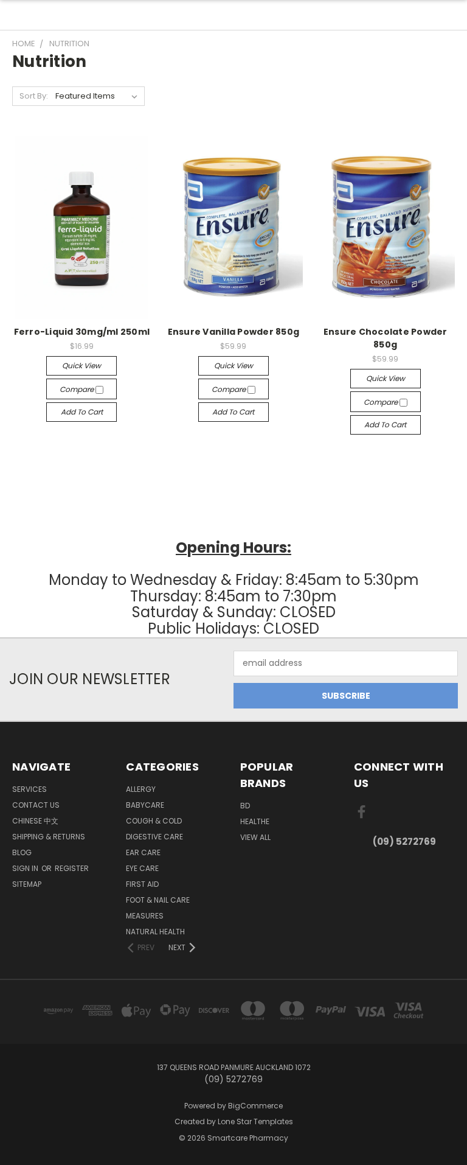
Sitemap (26, 884)
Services (29, 789)
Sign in (26, 868)
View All (255, 837)
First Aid (142, 884)
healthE (254, 821)
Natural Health (155, 931)
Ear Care (143, 852)
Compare (77, 389)
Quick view (81, 365)
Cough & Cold (154, 821)
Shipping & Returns (48, 836)
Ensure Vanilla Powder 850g (234, 332)
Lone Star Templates (255, 1121)
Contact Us (36, 805)
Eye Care (142, 868)
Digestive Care (154, 836)
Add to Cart (82, 412)
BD (245, 805)
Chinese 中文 (35, 821)
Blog (22, 852)
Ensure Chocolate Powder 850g (385, 338)
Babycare (145, 805)
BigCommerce (255, 1105)
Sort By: (33, 96)
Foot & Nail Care (158, 900)
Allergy (141, 789)
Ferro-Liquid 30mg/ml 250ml (82, 332)
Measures (145, 916)
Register (72, 868)
